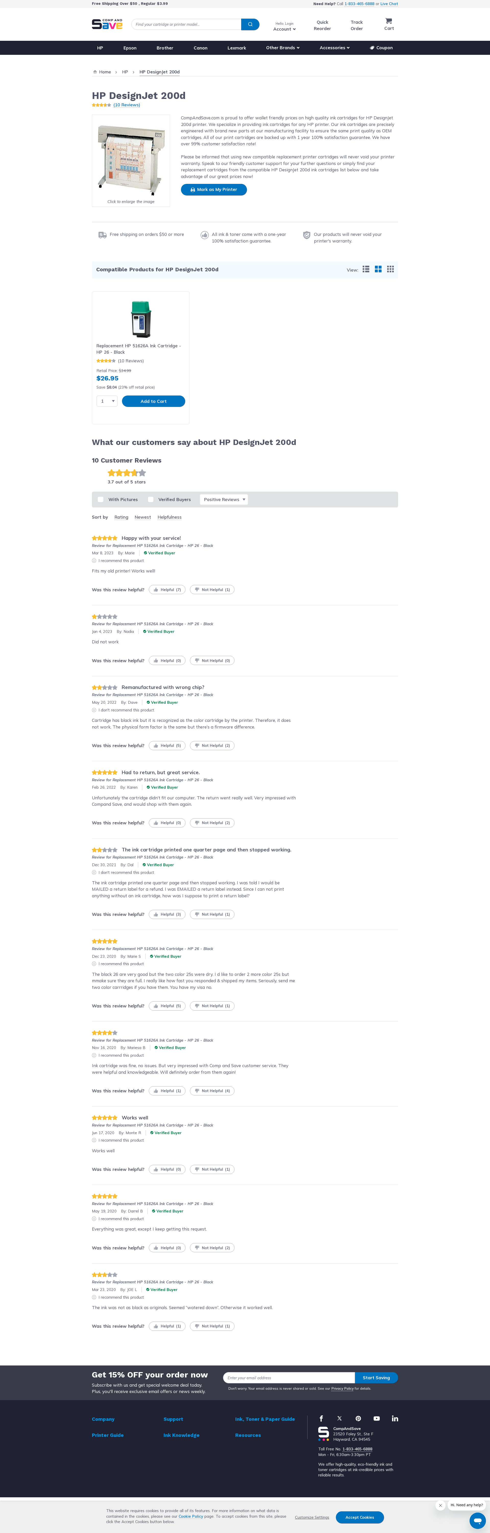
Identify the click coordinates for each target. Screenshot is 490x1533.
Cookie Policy (191, 1516)
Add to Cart (154, 401)
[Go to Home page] (107, 24)
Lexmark (237, 47)
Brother (165, 47)
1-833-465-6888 (359, 3)
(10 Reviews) (126, 104)
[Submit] (250, 24)
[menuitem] (366, 269)
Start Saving (376, 1377)
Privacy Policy (343, 1388)
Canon (200, 47)
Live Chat (389, 3)
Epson (130, 47)
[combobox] (195, 24)
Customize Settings (312, 1517)
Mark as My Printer (216, 189)
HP (100, 47)
